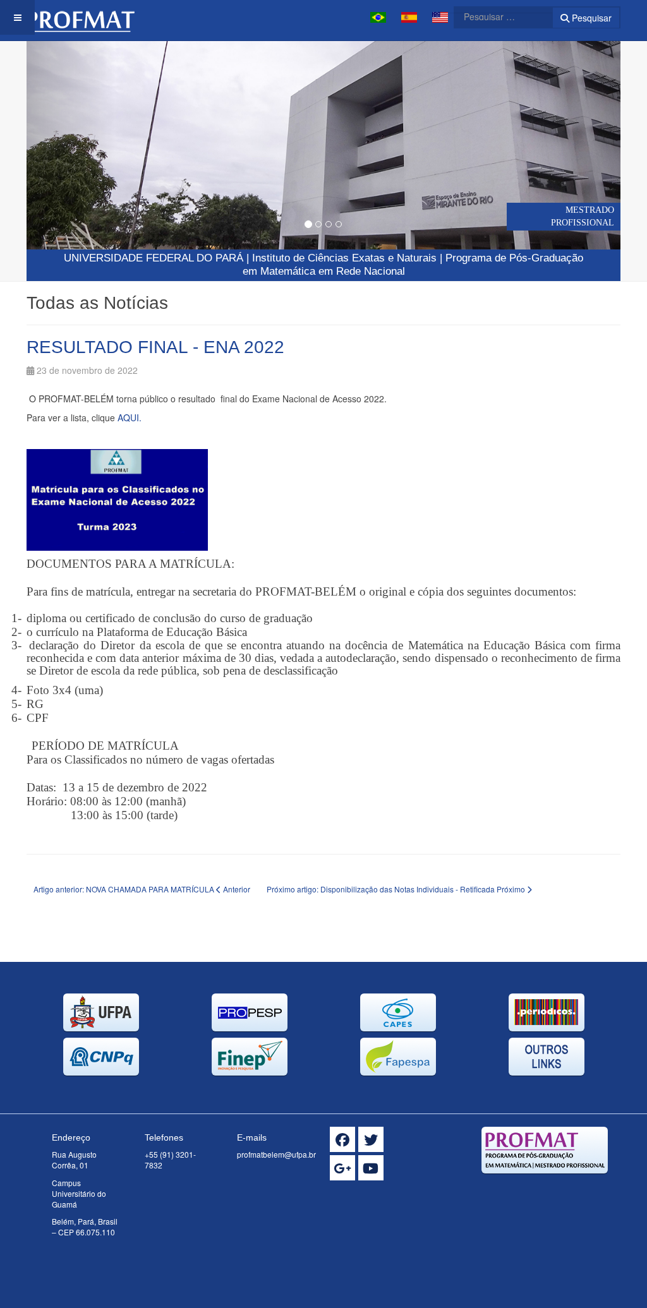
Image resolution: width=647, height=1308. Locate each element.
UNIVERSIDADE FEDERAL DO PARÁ (153, 258)
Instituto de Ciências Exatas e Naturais (344, 258)
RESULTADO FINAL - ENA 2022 (155, 347)
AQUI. (130, 417)
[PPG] (81, 17)
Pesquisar (590, 17)
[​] (342, 1139)
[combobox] (495, 16)
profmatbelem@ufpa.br (276, 1154)
